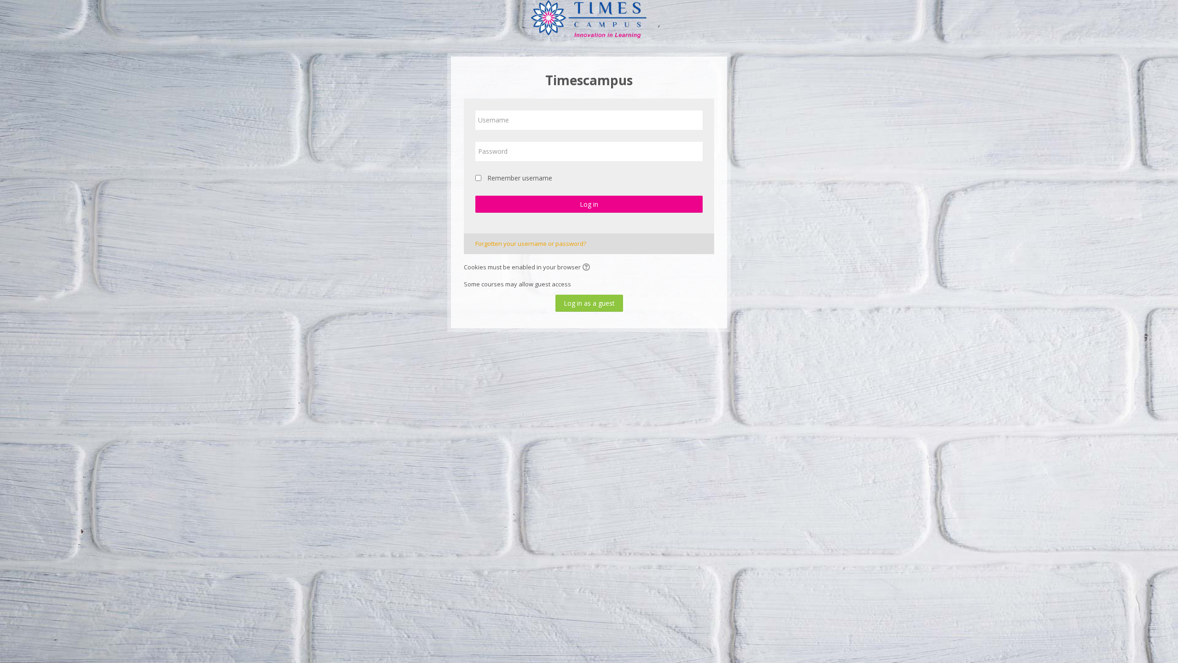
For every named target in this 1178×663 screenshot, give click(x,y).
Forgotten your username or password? (530, 243)
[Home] (589, 20)
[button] (587, 268)
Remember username (519, 178)
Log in (589, 204)
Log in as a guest (589, 303)
